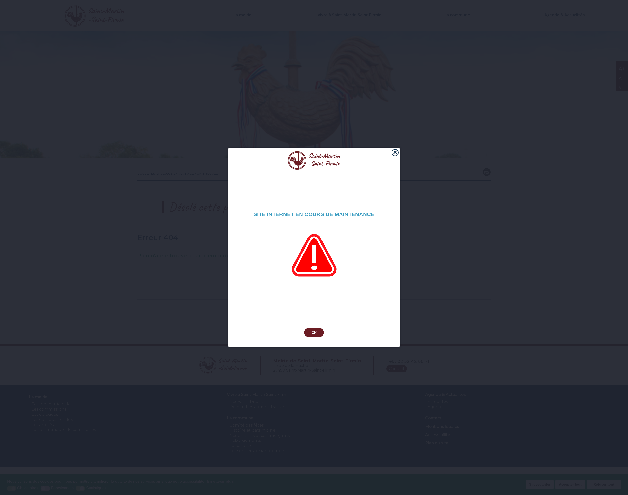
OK (314, 332)
